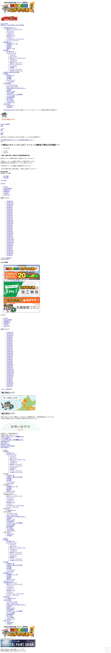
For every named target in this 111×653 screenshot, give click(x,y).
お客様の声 (7, 596)
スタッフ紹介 (10, 81)
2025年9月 (10, 206)
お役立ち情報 (7, 83)
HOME (5, 450)
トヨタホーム (10, 32)
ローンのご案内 (11, 96)
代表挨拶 (9, 77)
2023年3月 (10, 253)
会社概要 (9, 78)
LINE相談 (9, 107)
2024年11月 (10, 221)
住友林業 (12, 67)
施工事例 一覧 (10, 51)
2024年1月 (10, 237)
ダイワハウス (10, 31)
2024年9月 (10, 225)
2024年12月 (10, 220)
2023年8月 (10, 245)
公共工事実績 (10, 93)
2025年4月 (10, 213)
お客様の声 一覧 (11, 510)
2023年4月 (10, 252)
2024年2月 (10, 236)
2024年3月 (10, 234)
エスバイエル (13, 66)
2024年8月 (10, 226)
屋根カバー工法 (11, 48)
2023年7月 (10, 247)
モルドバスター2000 (12, 86)
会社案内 (6, 73)
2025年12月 (10, 201)
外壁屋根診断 (10, 97)
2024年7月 (10, 228)
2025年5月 (10, 212)
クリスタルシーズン (12, 85)
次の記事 (6, 177)
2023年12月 (10, 239)
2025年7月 (10, 209)
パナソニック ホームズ (16, 64)
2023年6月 (10, 248)
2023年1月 (10, 255)
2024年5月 (10, 231)
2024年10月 (10, 223)
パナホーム (10, 37)
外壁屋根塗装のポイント (10, 28)
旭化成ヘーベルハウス (16, 62)
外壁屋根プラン (8, 42)
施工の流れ (10, 99)
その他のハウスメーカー (16, 70)
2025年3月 (10, 215)
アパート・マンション (13, 40)
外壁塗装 (9, 45)
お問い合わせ (7, 104)
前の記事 (6, 176)
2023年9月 (10, 244)
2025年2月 (10, 217)
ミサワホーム (10, 34)
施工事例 (6, 50)
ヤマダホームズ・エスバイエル (15, 39)
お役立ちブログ (11, 102)
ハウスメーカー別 (11, 53)
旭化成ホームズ (11, 35)
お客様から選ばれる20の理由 (11, 72)
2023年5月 (10, 250)
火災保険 (9, 89)
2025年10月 (10, 204)
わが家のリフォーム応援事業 (14, 94)
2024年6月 (10, 229)
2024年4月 (10, 233)
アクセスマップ (11, 80)
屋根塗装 (9, 47)
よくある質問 (10, 100)
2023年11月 (10, 240)
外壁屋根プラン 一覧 (12, 43)
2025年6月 (10, 210)
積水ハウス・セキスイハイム (14, 29)
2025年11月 (10, 202)
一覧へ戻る (4, 180)
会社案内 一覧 (10, 75)
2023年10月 (10, 242)
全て (6, 186)
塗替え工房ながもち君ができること (16, 88)
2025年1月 (10, 218)
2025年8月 (10, 207)
